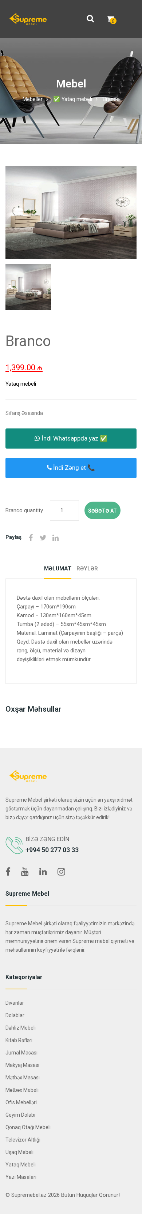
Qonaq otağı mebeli (28, 1127)
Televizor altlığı (22, 1140)
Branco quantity (24, 510)
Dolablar (14, 1015)
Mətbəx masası (22, 1077)
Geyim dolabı (20, 1115)
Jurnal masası (21, 1053)
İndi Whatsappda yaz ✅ (73, 438)
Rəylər (87, 568)
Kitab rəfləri (18, 1040)
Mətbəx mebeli (22, 1090)
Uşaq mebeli (19, 1152)
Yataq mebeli (20, 384)
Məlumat (57, 568)
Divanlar (14, 1003)
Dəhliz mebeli (20, 1028)
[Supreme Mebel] (28, 18)
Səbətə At (102, 511)
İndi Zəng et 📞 (73, 467)
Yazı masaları (20, 1177)
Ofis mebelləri (21, 1102)
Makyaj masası (22, 1065)
